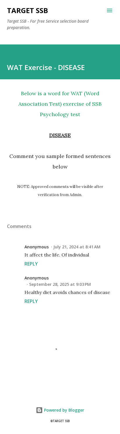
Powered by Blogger (63, 410)
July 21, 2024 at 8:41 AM (76, 247)
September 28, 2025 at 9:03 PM (60, 284)
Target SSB (27, 10)
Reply (31, 264)
